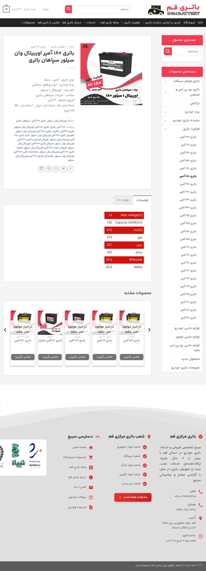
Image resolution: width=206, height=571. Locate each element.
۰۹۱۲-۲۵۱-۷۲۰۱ (186, 510)
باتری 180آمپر (67, 131)
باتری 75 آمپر (188, 294)
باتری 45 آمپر (188, 223)
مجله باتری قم (110, 22)
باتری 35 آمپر (188, 215)
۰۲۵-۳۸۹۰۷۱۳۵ (185, 496)
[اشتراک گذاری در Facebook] (70, 169)
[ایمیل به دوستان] (56, 169)
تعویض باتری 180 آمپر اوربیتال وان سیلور (52, 135)
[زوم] (137, 100)
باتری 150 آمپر (188, 160)
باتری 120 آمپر (188, 153)
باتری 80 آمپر (189, 302)
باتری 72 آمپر (189, 278)
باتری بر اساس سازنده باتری (163, 22)
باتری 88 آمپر (188, 310)
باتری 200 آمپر (188, 192)
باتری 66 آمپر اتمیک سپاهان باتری (50, 342)
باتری (53, 127)
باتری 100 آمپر (188, 137)
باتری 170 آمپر (188, 168)
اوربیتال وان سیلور (57, 121)
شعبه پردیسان (131, 483)
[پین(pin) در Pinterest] (48, 169)
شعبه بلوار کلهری (129, 474)
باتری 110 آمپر (189, 145)
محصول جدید (190, 359)
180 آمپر (61, 127)
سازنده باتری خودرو (186, 120)
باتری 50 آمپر (188, 231)
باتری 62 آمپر (189, 255)
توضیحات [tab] (142, 200)
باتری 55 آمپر (188, 239)
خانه (200, 22)
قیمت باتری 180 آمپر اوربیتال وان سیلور (45, 150)
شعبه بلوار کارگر (130, 465)
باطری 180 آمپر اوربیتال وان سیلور (34, 131)
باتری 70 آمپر (189, 271)
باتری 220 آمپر (188, 200)
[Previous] (149, 338)
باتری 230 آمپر (188, 208)
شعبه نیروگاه (132, 456)
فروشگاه (189, 22)
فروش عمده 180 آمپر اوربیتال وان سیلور (45, 148)
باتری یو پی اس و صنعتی (188, 92)
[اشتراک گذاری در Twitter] (63, 169)
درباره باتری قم (71, 22)
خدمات (91, 22)
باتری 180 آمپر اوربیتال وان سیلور (31, 127)
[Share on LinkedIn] (41, 169)
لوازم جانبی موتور (188, 336)
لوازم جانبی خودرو (187, 328)
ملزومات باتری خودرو (185, 367)
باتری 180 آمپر (188, 176)
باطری (56, 131)
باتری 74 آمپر (188, 286)
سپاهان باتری (23, 121)
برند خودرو (192, 111)
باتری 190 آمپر (188, 184)
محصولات (29, 22)
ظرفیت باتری (132, 22)
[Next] (5, 338)
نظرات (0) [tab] (123, 200)
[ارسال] (68, 9)
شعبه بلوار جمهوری (128, 447)
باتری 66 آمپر (189, 263)
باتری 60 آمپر (189, 247)
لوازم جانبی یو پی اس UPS (185, 348)
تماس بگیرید (131, 357)
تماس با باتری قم (49, 22)
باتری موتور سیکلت (186, 81)
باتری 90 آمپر (189, 318)
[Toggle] (165, 81)
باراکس (195, 103)
